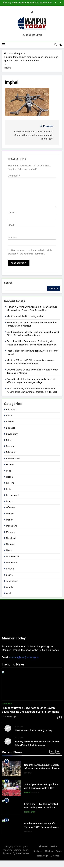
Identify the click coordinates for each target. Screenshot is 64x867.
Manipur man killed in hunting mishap (25, 316)
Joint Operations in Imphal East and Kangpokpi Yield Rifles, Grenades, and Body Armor (42, 788)
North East (11, 562)
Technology (12, 581)
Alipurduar (11, 409)
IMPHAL (10, 483)
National (10, 544)
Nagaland (10, 538)
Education (11, 452)
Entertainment (13, 458)
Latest (9, 501)
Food (8, 470)
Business (10, 428)
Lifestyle (10, 507)
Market (9, 519)
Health (9, 477)
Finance (10, 464)
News (9, 550)
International (12, 495)
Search (8, 282)
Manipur (10, 513)
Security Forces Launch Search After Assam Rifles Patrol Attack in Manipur (28, 3)
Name (12, 212)
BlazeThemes (22, 853)
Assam (9, 415)
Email (11, 225)
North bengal (12, 556)
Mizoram (10, 532)
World (9, 593)
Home (44, 846)
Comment (14, 175)
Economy (10, 446)
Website (12, 237)
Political (10, 568)
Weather (10, 587)
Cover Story (12, 434)
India (8, 489)
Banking (10, 421)
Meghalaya (11, 525)
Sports (9, 575)
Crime (9, 440)
